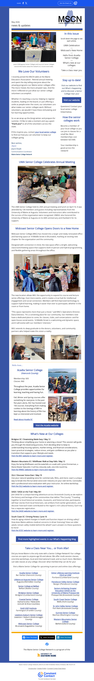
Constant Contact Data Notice (56, 668)
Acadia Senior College (28, 573)
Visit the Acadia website (47, 425)
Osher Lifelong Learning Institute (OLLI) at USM (65, 574)
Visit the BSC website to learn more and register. (32, 456)
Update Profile (41, 668)
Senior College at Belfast (28, 586)
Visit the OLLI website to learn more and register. (32, 486)
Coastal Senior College (28, 599)
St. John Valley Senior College (65, 606)
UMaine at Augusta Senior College (28, 579)
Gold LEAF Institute (28, 608)
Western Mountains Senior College (65, 620)
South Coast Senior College (65, 599)
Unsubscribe (32, 668)
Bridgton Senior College (28, 593)
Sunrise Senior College (65, 612)
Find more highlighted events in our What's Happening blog (47, 539)
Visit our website (72, 100)
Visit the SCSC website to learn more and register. (32, 530)
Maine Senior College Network (21, 154)
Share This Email (31, 637)
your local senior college (45, 132)
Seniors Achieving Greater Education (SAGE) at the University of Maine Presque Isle (65, 590)
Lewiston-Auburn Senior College (29, 615)
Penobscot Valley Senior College (65, 582)
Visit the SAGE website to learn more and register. (32, 511)
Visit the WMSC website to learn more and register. (33, 469)
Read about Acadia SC (23, 419)
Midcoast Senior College (28, 623)
